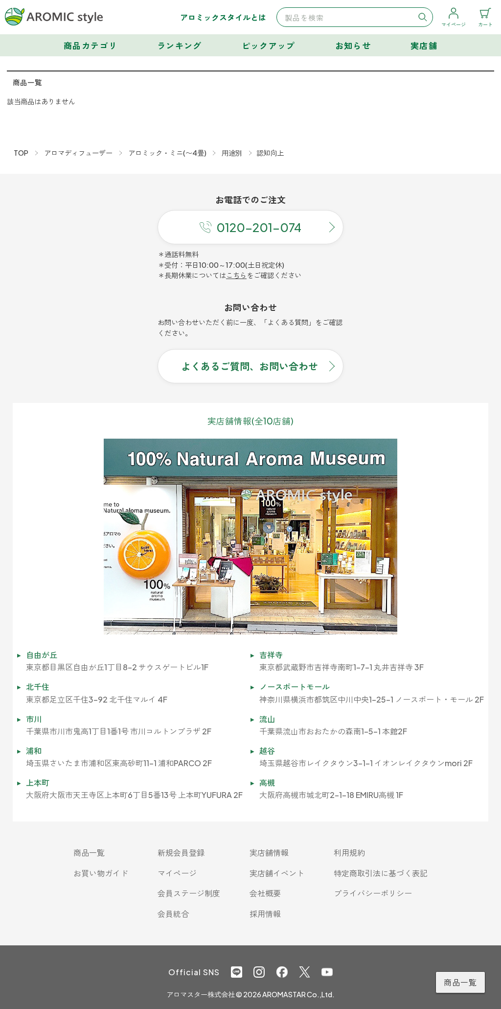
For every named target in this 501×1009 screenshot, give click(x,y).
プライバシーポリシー (373, 893)
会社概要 (265, 893)
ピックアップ (269, 45)
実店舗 (423, 45)
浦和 (34, 750)
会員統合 (173, 914)
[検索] (422, 17)
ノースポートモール (294, 686)
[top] (54, 16)
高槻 (267, 782)
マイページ (177, 873)
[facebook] (282, 972)
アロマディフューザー (78, 152)
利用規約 (349, 852)
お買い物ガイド (100, 873)
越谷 (267, 750)
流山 (267, 719)
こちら (236, 275)
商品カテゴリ (90, 45)
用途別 (232, 152)
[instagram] (259, 972)
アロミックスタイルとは (223, 17)
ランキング (179, 45)
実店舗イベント (277, 873)
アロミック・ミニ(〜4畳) (167, 152)
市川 (34, 719)
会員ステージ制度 (189, 893)
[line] (236, 972)
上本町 (37, 782)
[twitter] (304, 972)
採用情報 (265, 914)
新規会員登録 (181, 852)
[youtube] (327, 972)
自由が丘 (41, 654)
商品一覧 (89, 852)
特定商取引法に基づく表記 (381, 873)
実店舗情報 (269, 852)
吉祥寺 (271, 654)
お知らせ (353, 45)
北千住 (37, 686)
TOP (21, 152)
